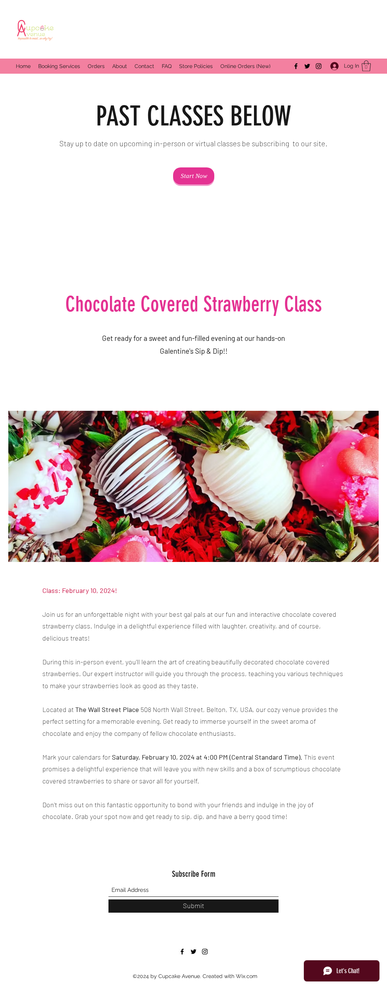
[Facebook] (296, 66)
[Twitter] (307, 66)
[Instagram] (318, 66)
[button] (366, 65)
